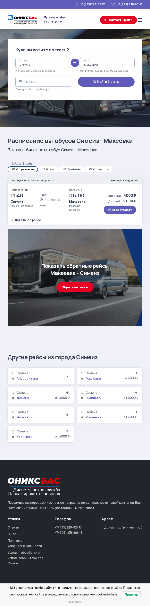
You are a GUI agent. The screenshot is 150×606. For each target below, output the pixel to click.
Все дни (44, 89)
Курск (99, 70)
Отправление (25, 169)
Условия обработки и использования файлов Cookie (25, 557)
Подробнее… (75, 601)
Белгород (110, 70)
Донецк (35, 70)
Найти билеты (108, 81)
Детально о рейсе (28, 220)
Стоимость (100, 169)
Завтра (33, 89)
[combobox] (42, 63)
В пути (50, 169)
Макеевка (48, 70)
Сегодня (21, 89)
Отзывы (13, 527)
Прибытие (73, 169)
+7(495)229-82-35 (92, 4)
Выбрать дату (122, 210)
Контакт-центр (120, 20)
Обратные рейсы (75, 287)
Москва (123, 70)
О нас (12, 534)
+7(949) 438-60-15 (129, 4)
